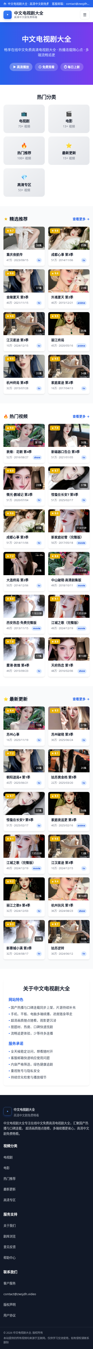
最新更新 (9, 1189)
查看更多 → (81, 219)
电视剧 (8, 1157)
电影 (6, 1168)
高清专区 (9, 1200)
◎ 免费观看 (46, 67)
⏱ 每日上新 (72, 67)
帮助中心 (9, 1258)
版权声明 (9, 1305)
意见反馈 (9, 1247)
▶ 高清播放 (21, 67)
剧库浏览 (9, 1236)
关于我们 (9, 1226)
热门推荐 (9, 1179)
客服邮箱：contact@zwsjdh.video (71, 4)
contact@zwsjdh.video (19, 1294)
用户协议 (9, 1315)
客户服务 (9, 1283)
